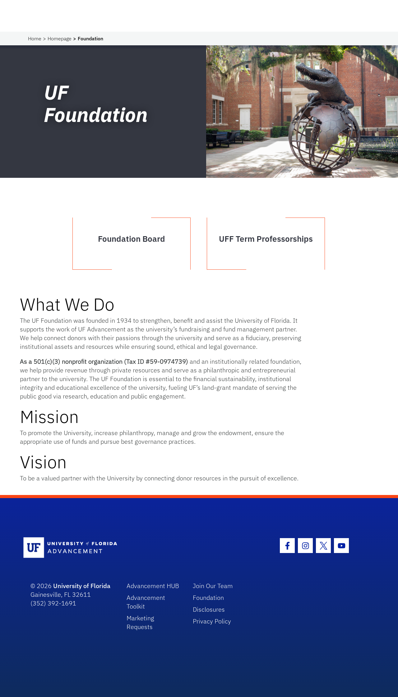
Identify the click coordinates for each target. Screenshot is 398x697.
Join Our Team (213, 586)
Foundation (208, 597)
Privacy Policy (212, 621)
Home (34, 38)
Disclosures (209, 609)
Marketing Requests (140, 622)
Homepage (60, 38)
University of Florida (81, 586)
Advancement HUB (153, 586)
